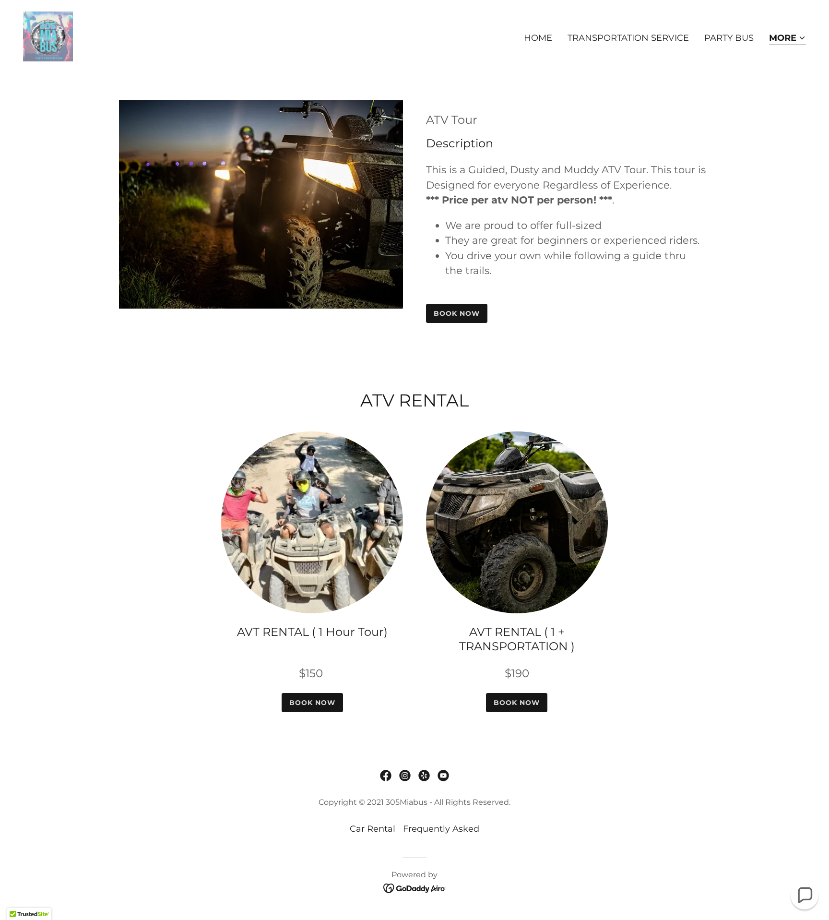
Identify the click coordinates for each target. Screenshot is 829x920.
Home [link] (538, 38)
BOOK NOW (457, 313)
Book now (517, 702)
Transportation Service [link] (628, 38)
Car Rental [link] (372, 829)
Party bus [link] (729, 38)
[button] (787, 38)
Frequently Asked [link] (441, 829)
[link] (48, 36)
